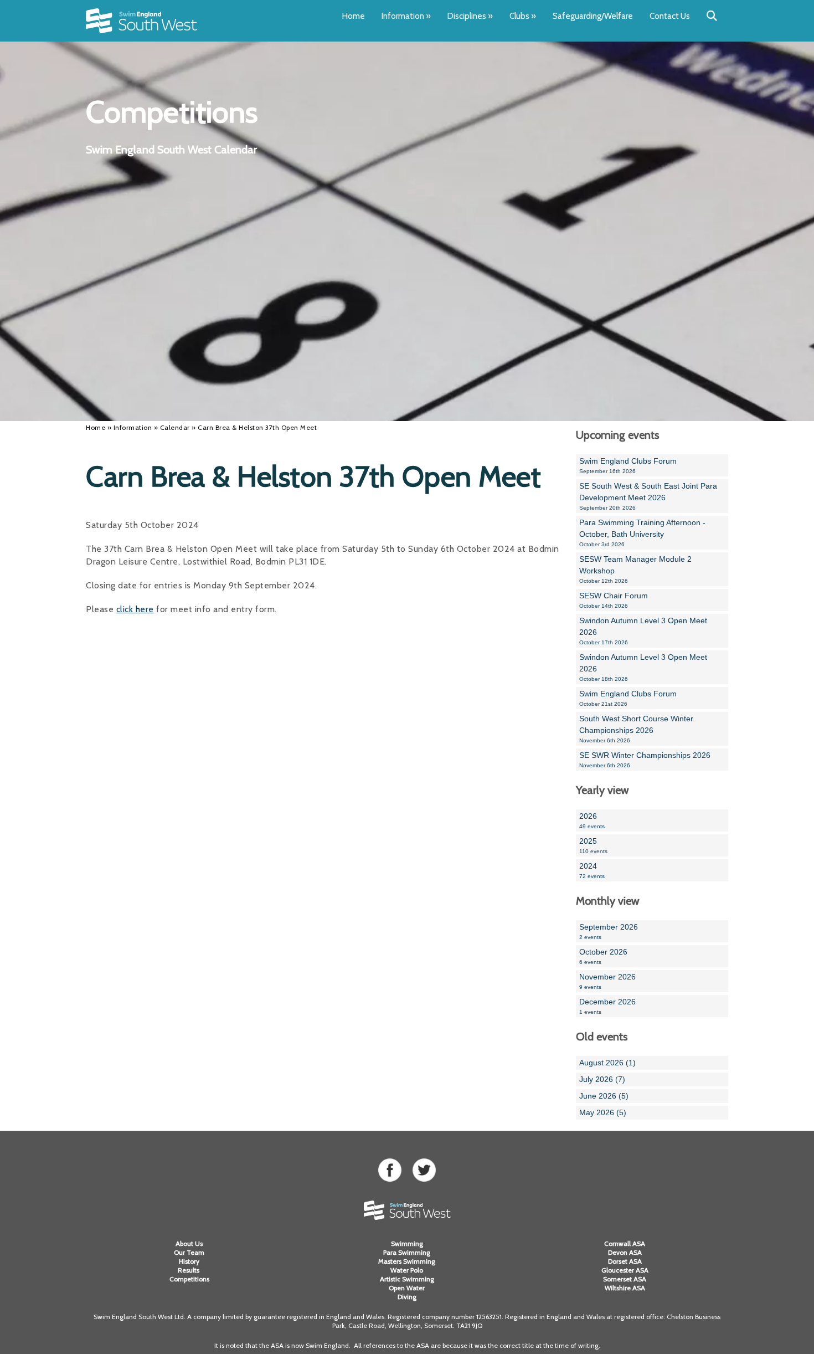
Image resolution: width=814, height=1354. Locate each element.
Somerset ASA (624, 1279)
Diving (407, 1297)
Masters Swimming (406, 1261)
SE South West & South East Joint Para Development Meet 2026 (648, 496)
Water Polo (406, 1270)
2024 (592, 870)
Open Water (407, 1288)
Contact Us (670, 16)
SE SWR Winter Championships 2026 (644, 759)
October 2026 (603, 956)
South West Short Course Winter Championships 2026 (636, 728)
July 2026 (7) (602, 1079)
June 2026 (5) (603, 1095)
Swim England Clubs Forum (628, 465)
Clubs (522, 16)
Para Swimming (406, 1252)
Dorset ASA (625, 1261)
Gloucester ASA (624, 1270)
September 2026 (608, 931)
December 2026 (607, 1006)
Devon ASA (625, 1252)
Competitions (189, 1279)
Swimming (407, 1243)
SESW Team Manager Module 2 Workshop (635, 569)
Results (189, 1270)
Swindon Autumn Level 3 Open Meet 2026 (643, 630)
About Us (189, 1243)
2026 (592, 820)
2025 (593, 845)
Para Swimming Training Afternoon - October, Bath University (642, 532)
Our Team (189, 1252)
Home (353, 16)
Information (406, 16)
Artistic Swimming (407, 1279)
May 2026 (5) (602, 1112)
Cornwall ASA (624, 1243)
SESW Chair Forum (613, 600)
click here (135, 609)
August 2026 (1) (607, 1062)
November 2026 (607, 981)
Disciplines (470, 16)
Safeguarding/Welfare (593, 16)
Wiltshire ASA (625, 1288)
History (189, 1261)
